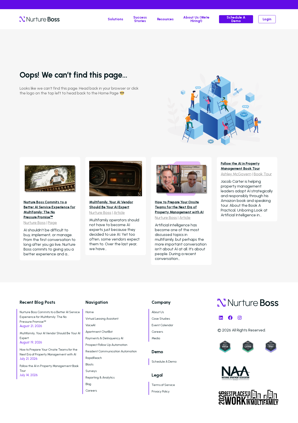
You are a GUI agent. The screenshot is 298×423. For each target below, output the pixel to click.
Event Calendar (162, 325)
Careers (91, 390)
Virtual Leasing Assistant (102, 319)
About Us (158, 312)
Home (90, 312)
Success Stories (140, 19)
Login (267, 19)
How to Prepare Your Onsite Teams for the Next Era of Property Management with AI (179, 207)
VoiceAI (90, 325)
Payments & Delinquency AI (104, 338)
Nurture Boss (35, 222)
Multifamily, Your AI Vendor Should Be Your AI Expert (50, 335)
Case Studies (161, 319)
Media (156, 338)
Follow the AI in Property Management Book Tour (49, 368)
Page (52, 222)
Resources (165, 19)
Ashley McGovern (236, 174)
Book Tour (263, 174)
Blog (88, 384)
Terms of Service (163, 385)
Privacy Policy (161, 391)
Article (119, 212)
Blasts (89, 364)
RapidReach (94, 358)
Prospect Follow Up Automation (106, 345)
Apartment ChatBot (99, 332)
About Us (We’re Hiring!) (196, 19)
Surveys (91, 371)
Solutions (115, 19)
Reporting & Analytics (100, 377)
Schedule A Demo (236, 19)
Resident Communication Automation (111, 351)
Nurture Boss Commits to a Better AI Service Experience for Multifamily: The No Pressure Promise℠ (50, 317)
